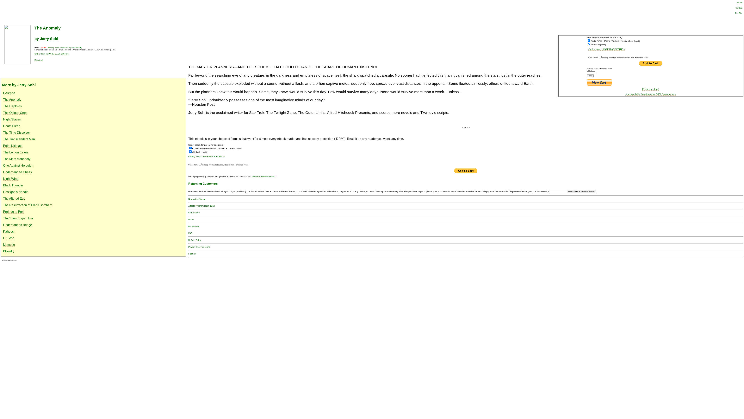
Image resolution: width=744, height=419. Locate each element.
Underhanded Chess (17, 172)
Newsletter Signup (196, 199)
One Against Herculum (18, 165)
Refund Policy (194, 240)
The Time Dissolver (16, 132)
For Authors (193, 226)
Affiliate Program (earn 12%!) (201, 206)
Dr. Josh (8, 238)
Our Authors (194, 212)
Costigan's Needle (15, 192)
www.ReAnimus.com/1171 (264, 176)
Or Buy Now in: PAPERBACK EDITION (606, 49)
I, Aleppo (9, 93)
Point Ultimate (12, 145)
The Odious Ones (15, 112)
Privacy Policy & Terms (199, 247)
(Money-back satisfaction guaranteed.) (65, 48)
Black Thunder (13, 185)
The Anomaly (12, 99)
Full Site (738, 13)
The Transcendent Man (19, 139)
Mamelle (9, 244)
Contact (738, 8)
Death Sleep (11, 126)
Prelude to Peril (13, 211)
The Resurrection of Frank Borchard (27, 205)
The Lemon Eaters (15, 152)
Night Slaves (12, 119)
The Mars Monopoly (16, 159)
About (739, 3)
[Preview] (38, 60)
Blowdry (8, 251)
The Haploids (12, 106)
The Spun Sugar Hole (18, 218)
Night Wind (10, 178)
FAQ (190, 233)
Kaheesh (9, 231)
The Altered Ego (14, 198)
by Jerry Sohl (46, 39)
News (191, 219)
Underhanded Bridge (17, 225)
